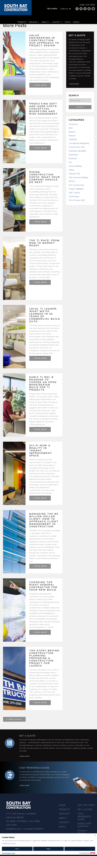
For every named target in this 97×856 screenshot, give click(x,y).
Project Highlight (76, 188)
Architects (73, 124)
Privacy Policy (82, 832)
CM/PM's (73, 139)
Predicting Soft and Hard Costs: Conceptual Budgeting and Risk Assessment (43, 108)
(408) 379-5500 (87, 5)
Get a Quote (77, 35)
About (45, 22)
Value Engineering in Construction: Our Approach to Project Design (44, 40)
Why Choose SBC (77, 200)
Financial (73, 158)
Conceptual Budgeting (79, 143)
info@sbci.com (13, 828)
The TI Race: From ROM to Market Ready (44, 243)
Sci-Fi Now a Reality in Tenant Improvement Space (40, 450)
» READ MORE (40, 85)
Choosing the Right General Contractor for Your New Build (43, 586)
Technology (74, 196)
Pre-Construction (76, 185)
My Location (52, 8)
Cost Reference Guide (34, 767)
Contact (56, 22)
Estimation (73, 154)
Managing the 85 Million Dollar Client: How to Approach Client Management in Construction (43, 520)
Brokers (72, 135)
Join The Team (86, 805)
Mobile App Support (84, 825)
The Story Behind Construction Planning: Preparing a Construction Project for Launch (44, 658)
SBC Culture (74, 192)
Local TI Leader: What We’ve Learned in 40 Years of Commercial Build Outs (44, 315)
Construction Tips (76, 147)
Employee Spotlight (77, 151)
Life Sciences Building (78, 177)
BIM (70, 128)
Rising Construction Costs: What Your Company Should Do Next (44, 177)
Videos (76, 22)
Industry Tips (74, 173)
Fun (70, 162)
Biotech (72, 132)
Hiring (71, 169)
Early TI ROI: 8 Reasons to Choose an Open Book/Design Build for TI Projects (43, 383)
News (67, 22)
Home (62, 805)
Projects (22, 22)
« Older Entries (14, 719)
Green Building (75, 166)
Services (33, 22)
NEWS (72, 181)
